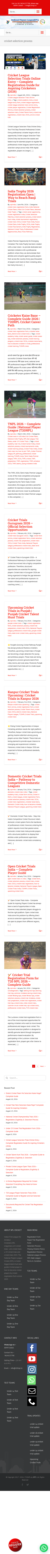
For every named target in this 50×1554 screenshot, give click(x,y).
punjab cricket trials (15, 623)
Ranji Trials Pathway (25, 232)
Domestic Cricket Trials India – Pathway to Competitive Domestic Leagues (25, 781)
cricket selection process (21, 110)
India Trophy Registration (31, 227)
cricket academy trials (25, 100)
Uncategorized (13, 991)
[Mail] (32, 1390)
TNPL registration (23, 461)
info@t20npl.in (31, 5)
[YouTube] (32, 1358)
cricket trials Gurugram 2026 (18, 536)
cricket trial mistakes (27, 998)
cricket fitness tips (28, 996)
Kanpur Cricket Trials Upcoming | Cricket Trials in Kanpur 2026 (23, 695)
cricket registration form (21, 538)
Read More (11, 157)
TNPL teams (16, 463)
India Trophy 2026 (23, 224)
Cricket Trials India (27, 222)
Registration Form (34, 1237)
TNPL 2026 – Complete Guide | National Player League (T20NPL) (24, 427)
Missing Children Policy (36, 1249)
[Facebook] (32, 1348)
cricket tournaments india (29, 446)
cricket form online (25, 794)
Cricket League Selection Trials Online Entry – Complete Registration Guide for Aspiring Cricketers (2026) (24, 83)
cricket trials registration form (18, 207)
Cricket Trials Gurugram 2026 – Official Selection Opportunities (20, 525)
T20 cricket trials (32, 1008)
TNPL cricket (26, 459)
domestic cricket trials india (17, 792)
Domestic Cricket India (15, 804)
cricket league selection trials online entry (22, 105)
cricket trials (29, 881)
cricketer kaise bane (35, 341)
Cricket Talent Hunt (26, 112)
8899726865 (9, 1348)
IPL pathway (17, 454)
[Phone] (32, 1401)
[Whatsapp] (31, 1380)
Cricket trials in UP (14, 436)
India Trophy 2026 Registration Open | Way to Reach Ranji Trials (22, 196)
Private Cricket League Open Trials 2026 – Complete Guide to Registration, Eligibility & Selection (22, 1169)
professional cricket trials (22, 546)
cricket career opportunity (31, 212)
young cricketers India (29, 463)
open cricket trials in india (17, 879)
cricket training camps (15, 449)
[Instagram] (32, 1369)
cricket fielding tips (14, 996)
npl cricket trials (33, 1005)
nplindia (13, 95)
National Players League (16, 807)
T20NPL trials (24, 346)
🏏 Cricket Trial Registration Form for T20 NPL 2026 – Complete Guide (23, 980)
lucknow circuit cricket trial (17, 1005)
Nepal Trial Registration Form (36, 1241)
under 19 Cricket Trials (20, 441)
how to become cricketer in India (19, 344)
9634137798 (9, 1355)
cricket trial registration (28, 1000)
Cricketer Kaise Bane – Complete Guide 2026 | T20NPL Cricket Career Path (24, 320)
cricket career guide (25, 336)
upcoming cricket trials (25, 548)
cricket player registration (17, 107)
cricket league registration (30, 102)
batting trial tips (29, 991)
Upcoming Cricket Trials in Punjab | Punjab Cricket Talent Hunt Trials (23, 612)
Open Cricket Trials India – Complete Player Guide (21, 869)
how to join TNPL (24, 451)
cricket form (36, 879)
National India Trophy (15, 439)
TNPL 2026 (17, 459)
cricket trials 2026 (23, 115)
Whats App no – (10, 1345)
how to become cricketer (32, 804)
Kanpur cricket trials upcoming (18, 704)
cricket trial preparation (22, 541)
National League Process (36, 1255)
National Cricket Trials (15, 229)
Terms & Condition (34, 1261)
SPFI (34, 1477)
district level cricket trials (21, 334)
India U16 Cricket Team (26, 209)
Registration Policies (34, 1252)
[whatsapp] (15, 1539)
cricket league (17, 797)
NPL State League (34, 1258)
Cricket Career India (28, 444)
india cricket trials (30, 1003)
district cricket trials (23, 712)
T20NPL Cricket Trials (26, 714)
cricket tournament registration (27, 219)
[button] (44, 1548)
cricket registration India (16, 214)
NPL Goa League (29, 439)
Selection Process (34, 1246)
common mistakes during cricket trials (27, 993)
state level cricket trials (20, 633)
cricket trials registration (16, 802)
